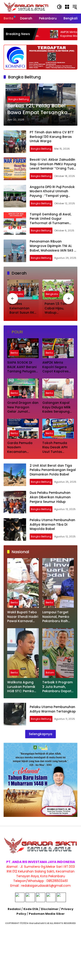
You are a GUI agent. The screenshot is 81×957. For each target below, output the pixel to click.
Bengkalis (17, 294)
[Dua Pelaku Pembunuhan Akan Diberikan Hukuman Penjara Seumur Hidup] (15, 502)
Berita (14, 353)
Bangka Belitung (18, 99)
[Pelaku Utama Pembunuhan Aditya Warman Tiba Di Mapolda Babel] (15, 529)
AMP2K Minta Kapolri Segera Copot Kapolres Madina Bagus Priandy (55, 367)
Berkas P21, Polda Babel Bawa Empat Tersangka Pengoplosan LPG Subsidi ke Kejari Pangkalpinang (38, 109)
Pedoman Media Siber (47, 914)
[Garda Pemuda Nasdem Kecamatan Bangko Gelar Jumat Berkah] (23, 429)
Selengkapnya (40, 734)
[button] (59, 6)
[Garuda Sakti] (26, 6)
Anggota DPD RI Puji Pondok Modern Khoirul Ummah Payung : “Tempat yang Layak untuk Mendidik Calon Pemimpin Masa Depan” (52, 196)
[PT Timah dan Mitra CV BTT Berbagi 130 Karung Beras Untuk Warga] (15, 141)
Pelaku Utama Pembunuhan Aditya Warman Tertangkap (53, 709)
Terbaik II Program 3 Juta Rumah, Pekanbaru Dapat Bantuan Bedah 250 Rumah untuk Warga (57, 687)
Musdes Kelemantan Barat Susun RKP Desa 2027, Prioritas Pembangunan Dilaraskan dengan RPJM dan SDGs (22, 308)
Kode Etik (30, 909)
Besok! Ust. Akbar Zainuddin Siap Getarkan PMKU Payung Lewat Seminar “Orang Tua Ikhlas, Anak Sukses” (53, 166)
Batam (50, 672)
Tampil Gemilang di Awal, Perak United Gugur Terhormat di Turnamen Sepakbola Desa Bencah (50, 221)
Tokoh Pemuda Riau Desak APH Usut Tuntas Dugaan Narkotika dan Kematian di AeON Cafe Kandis (57, 447)
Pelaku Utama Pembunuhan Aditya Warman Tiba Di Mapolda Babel (52, 524)
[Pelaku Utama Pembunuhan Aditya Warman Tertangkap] (15, 714)
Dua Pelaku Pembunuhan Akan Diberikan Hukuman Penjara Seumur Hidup (50, 497)
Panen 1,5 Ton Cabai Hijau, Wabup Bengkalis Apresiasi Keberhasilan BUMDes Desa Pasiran (56, 308)
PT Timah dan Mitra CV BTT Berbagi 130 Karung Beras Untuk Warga (52, 136)
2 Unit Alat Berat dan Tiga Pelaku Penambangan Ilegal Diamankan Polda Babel (53, 470)
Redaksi (14, 909)
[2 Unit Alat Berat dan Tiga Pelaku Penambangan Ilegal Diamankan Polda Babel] (15, 474)
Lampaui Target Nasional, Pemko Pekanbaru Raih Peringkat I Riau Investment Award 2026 (57, 616)
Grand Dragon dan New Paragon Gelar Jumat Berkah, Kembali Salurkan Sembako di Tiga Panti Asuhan (22, 407)
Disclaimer (49, 909)
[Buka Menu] (67, 6)
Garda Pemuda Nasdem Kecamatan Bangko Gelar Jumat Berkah (19, 447)
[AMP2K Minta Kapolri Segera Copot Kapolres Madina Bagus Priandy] (58, 348)
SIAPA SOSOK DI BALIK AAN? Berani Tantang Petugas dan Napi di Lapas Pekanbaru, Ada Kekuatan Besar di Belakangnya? (22, 367)
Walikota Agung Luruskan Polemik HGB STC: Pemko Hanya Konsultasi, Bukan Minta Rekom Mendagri (21, 687)
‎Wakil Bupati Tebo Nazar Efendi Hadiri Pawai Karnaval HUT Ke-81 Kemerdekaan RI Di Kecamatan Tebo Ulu (22, 616)
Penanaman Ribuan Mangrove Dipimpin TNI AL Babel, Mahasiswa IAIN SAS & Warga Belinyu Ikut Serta (53, 248)
